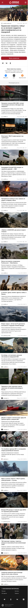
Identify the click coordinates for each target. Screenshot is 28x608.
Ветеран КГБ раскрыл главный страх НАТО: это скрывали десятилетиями (13, 510)
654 (26, 335)
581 (26, 459)
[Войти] (25, 2)
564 (26, 490)
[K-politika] (2, 367)
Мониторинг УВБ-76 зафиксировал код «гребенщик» (12, 136)
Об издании (4, 593)
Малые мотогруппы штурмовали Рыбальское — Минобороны (10, 262)
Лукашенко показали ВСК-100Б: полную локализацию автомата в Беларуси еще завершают (12, 104)
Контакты (17, 591)
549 (26, 584)
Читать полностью (14, 58)
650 (26, 366)
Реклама (3, 591)
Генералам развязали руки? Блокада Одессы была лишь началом (11, 573)
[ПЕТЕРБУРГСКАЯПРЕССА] (2, 521)
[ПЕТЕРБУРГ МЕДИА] (2, 335)
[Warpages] (2, 398)
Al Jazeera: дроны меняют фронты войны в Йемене (13, 293)
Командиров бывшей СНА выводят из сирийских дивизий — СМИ (12, 168)
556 (26, 552)
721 (26, 304)
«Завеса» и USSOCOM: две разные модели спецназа (13, 230)
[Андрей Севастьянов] (2, 273)
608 (26, 429)
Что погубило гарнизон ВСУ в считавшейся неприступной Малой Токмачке (13, 449)
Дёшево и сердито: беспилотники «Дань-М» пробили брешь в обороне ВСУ (13, 418)
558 (26, 521)
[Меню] (2, 2)
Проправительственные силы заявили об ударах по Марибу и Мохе (13, 199)
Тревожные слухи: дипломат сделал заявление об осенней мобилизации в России (12, 388)
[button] (2, 63)
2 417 (25, 147)
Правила (17, 593)
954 (26, 273)
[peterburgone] (2, 429)
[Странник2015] (2, 23)
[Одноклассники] (11, 599)
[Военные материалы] (14, 2)
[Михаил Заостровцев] (2, 241)
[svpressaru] (2, 459)
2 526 (25, 116)
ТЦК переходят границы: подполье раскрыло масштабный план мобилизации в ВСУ (13, 543)
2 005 (25, 179)
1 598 (25, 241)
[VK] (17, 599)
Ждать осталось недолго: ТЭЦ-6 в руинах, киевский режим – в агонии (13, 479)
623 (26, 398)
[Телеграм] (4, 599)
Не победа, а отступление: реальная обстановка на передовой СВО (11, 355)
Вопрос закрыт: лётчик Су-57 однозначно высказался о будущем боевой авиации (13, 324)
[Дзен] (23, 599)
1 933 (25, 210)
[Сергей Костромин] (2, 116)
